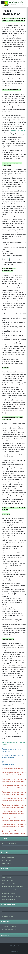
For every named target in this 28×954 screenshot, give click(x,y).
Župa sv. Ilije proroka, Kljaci (9, 929)
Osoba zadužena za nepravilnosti (13, 768)
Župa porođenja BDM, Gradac (9, 926)
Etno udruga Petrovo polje (9, 873)
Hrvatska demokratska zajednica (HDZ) (12, 910)
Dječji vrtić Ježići (6, 860)
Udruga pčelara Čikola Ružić (9, 883)
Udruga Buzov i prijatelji (8, 893)
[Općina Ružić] (14, 3)
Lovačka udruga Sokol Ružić (9, 890)
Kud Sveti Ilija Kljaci (7, 880)
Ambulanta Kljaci (6, 863)
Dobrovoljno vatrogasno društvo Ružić (12, 886)
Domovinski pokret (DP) (8, 913)
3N (17, 951)
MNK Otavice (5, 846)
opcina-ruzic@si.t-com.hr (17, 130)
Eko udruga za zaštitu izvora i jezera (11, 896)
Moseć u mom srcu (6, 877)
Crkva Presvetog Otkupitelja (9, 940)
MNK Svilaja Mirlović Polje (9, 843)
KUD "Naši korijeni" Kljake (8, 899)
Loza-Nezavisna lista (7, 916)
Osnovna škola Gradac (8, 857)
